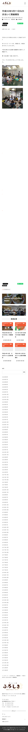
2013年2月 (5, 660)
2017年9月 (5, 555)
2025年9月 (5, 402)
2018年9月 (5, 535)
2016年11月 (5, 575)
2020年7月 (5, 497)
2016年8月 (5, 582)
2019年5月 (5, 517)
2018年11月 (5, 530)
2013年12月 (5, 640)
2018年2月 (5, 545)
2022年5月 (5, 467)
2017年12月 (5, 547)
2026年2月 (5, 389)
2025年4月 (5, 412)
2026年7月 (5, 379)
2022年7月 (5, 462)
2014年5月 (5, 632)
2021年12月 (5, 474)
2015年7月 (5, 605)
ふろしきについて (6, 716)
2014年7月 (5, 630)
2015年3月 (5, 615)
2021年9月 (5, 482)
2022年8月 (5, 459)
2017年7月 (5, 560)
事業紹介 (4, 719)
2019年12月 (5, 505)
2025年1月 (5, 419)
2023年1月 (5, 449)
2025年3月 (5, 414)
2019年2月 (5, 522)
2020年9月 (5, 495)
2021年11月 (5, 477)
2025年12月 (5, 394)
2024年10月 (5, 427)
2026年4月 (5, 384)
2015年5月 (5, 610)
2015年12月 (5, 600)
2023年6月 (5, 439)
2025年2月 (5, 417)
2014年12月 (5, 622)
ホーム (3, 714)
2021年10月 (5, 479)
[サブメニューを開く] (25, 719)
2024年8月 (5, 432)
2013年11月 (5, 642)
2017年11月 (5, 550)
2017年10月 (5, 552)
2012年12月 (5, 662)
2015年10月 (5, 602)
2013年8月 (5, 647)
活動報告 (20, 19)
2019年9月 (5, 512)
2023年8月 (5, 437)
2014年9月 (5, 627)
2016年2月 (5, 595)
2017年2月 (5, 570)
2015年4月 (5, 612)
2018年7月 (5, 537)
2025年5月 (5, 409)
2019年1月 (5, 525)
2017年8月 (5, 557)
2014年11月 (5, 625)
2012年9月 (5, 667)
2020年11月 (5, 492)
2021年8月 (5, 484)
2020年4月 (5, 500)
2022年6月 (5, 464)
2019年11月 (5, 507)
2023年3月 (5, 444)
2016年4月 (5, 592)
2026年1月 (5, 392)
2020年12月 (5, 490)
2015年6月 (5, 607)
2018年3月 (5, 542)
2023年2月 (5, 447)
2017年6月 (5, 562)
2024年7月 (5, 434)
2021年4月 (5, 487)
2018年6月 (5, 540)
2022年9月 (5, 457)
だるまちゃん (7, 289)
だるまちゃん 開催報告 (10, 19)
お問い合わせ (5, 721)
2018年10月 (5, 532)
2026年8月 (5, 377)
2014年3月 (5, 635)
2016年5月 (5, 590)
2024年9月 (5, 429)
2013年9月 (5, 645)
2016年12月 (5, 572)
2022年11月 (5, 454)
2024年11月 (5, 424)
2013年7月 (5, 650)
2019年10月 (5, 510)
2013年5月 (5, 655)
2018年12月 (5, 527)
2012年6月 (5, 670)
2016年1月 (5, 597)
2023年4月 (5, 442)
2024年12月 (5, 422)
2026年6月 (5, 382)
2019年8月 (5, 515)
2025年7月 (5, 404)
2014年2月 (5, 637)
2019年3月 (5, 520)
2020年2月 (5, 502)
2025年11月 (5, 397)
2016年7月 (5, 585)
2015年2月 (5, 617)
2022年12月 (5, 452)
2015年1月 (5, 620)
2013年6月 (5, 652)
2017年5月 (5, 565)
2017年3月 (5, 567)
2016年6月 (5, 587)
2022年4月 (5, 469)
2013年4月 (5, 657)
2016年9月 (5, 580)
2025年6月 (5, 407)
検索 (3, 368)
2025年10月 (5, 399)
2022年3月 (5, 472)
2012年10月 (5, 665)
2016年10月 (5, 577)
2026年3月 (5, 387)
